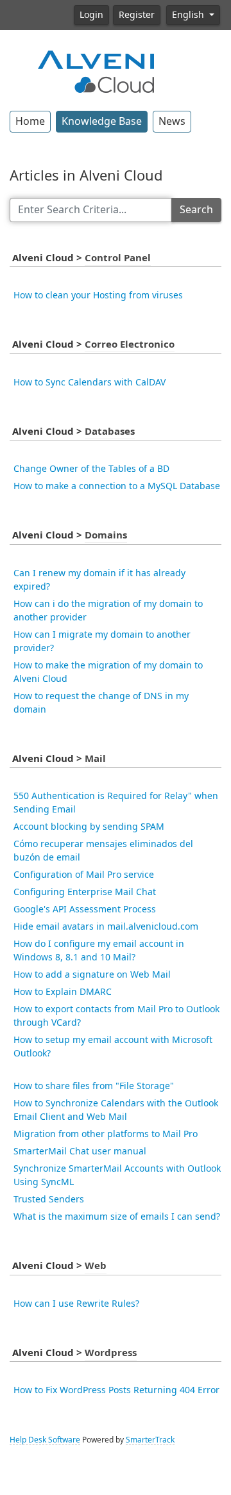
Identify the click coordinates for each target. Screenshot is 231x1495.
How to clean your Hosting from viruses (98, 295)
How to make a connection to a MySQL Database (116, 486)
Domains (106, 535)
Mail (95, 758)
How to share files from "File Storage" (93, 1086)
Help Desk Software (45, 1439)
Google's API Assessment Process (84, 909)
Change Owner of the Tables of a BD (91, 469)
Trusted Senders (48, 1199)
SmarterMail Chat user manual (79, 1151)
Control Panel (118, 258)
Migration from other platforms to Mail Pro (105, 1134)
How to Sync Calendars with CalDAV (89, 382)
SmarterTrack (150, 1439)
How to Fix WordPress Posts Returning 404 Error (116, 1390)
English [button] (189, 15)
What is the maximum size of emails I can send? (116, 1216)
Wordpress (111, 1353)
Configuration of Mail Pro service (83, 874)
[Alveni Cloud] (96, 70)
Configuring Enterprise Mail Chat (84, 892)
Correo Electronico (130, 344)
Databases (110, 431)
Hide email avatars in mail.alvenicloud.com (105, 926)
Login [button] (91, 15)
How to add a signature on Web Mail (92, 974)
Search (196, 210)
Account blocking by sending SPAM (88, 826)
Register (137, 15)
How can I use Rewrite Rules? (76, 1303)
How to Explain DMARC (62, 992)
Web (96, 1266)
